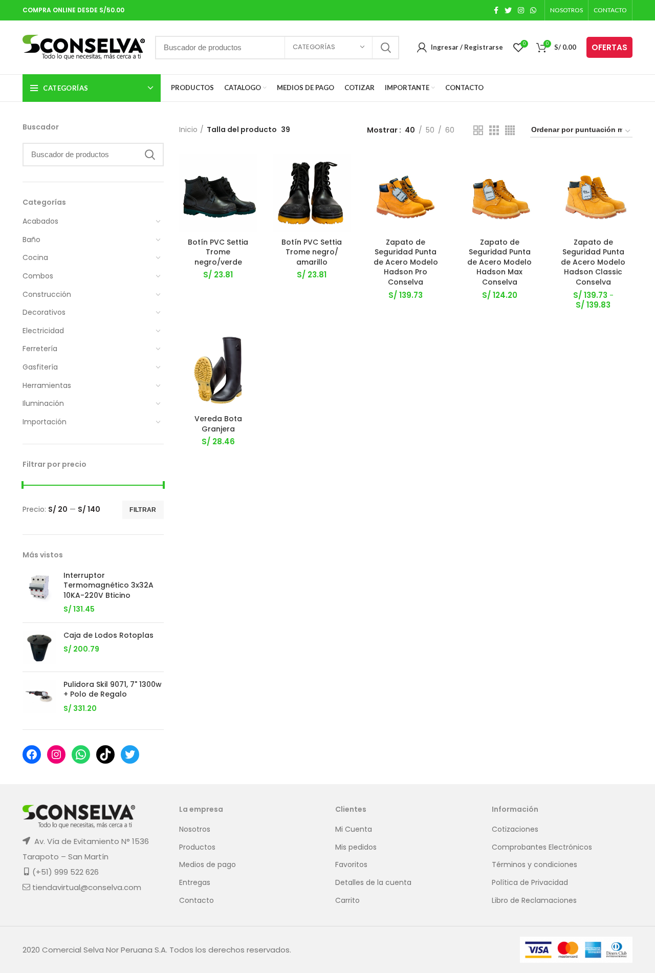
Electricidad (43, 331)
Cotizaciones (515, 829)
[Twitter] (130, 754)
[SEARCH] (385, 47)
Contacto (196, 900)
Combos (38, 276)
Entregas (194, 883)
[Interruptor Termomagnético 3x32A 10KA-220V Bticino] (39, 593)
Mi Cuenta (353, 829)
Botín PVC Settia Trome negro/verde (218, 252)
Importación (45, 422)
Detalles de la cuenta (373, 883)
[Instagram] (56, 754)
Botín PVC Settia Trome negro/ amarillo (311, 252)
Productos (197, 847)
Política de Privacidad (530, 883)
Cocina (35, 257)
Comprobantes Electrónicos (542, 847)
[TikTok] (105, 754)
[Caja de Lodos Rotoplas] (39, 647)
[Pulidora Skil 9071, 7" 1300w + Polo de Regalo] (39, 697)
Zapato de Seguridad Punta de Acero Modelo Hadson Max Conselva (499, 262)
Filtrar (142, 509)
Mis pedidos (356, 847)
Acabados (40, 221)
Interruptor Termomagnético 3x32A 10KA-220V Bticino (108, 585)
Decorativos (44, 312)
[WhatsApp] (81, 754)
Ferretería (40, 348)
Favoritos (351, 865)
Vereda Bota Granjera (218, 424)
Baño (31, 239)
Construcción (47, 294)
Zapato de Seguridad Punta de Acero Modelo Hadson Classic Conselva (593, 262)
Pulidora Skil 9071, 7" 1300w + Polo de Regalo (112, 690)
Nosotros (194, 829)
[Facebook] (32, 754)
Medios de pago (207, 865)
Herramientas (47, 385)
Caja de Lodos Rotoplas (108, 635)
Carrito (347, 900)
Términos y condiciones (534, 865)
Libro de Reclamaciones (534, 900)
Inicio (188, 130)
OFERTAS (609, 47)
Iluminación (43, 403)
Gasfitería (40, 367)
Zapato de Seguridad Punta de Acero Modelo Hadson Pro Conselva (406, 262)
